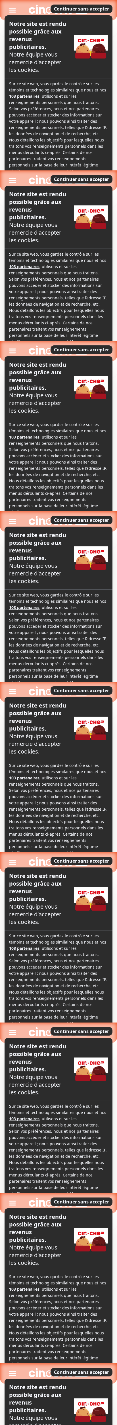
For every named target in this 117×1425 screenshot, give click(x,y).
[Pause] (58, 712)
